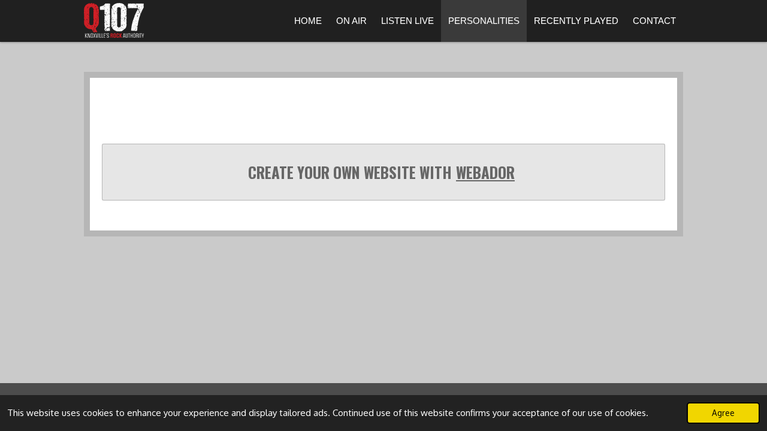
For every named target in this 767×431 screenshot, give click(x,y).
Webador (485, 172)
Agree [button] (723, 413)
